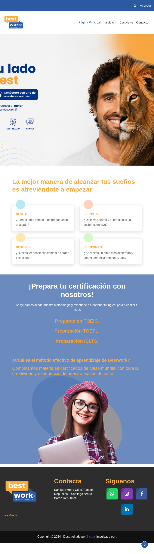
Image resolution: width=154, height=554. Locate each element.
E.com (90, 536)
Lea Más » (10, 515)
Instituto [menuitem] (109, 22)
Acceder (145, 5)
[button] (135, 5)
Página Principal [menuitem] (90, 22)
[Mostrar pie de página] (144, 544)
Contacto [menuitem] (142, 22)
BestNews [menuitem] (126, 22)
